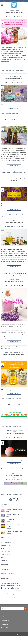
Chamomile (3, 172)
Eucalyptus (16, 588)
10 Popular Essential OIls (14, 475)
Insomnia (15, 172)
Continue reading (14, 65)
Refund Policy (5, 624)
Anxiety (21, 347)
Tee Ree (16, 275)
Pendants (12, 593)
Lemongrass (14, 273)
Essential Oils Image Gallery (14, 78)
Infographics (4, 554)
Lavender (19, 172)
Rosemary (11, 275)
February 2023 (5, 569)
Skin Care (14, 72)
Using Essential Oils (14, 405)
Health (17, 10)
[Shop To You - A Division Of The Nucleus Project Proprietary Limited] (14, 5)
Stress (8, 348)
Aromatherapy (8, 430)
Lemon (9, 273)
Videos (3, 560)
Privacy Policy (5, 620)
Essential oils (4, 72)
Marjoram (24, 172)
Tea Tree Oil (24, 594)
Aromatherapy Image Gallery (14, 433)
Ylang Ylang (20, 275)
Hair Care (9, 72)
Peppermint (19, 273)
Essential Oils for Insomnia (14, 120)
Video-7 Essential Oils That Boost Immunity (14, 180)
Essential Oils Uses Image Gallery (14, 355)
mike (22, 16)
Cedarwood (23, 171)
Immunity (3, 216)
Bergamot (18, 171)
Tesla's (3, 557)
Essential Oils (12, 10)
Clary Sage (18, 272)
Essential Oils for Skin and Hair (14, 12)
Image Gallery (17, 76)
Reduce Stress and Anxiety (14, 281)
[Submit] (25, 608)
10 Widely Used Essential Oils (14, 222)
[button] (2, 5)
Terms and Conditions (7, 627)
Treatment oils (20, 72)
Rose (8, 275)
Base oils (22, 70)
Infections (8, 590)
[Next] (17, 499)
